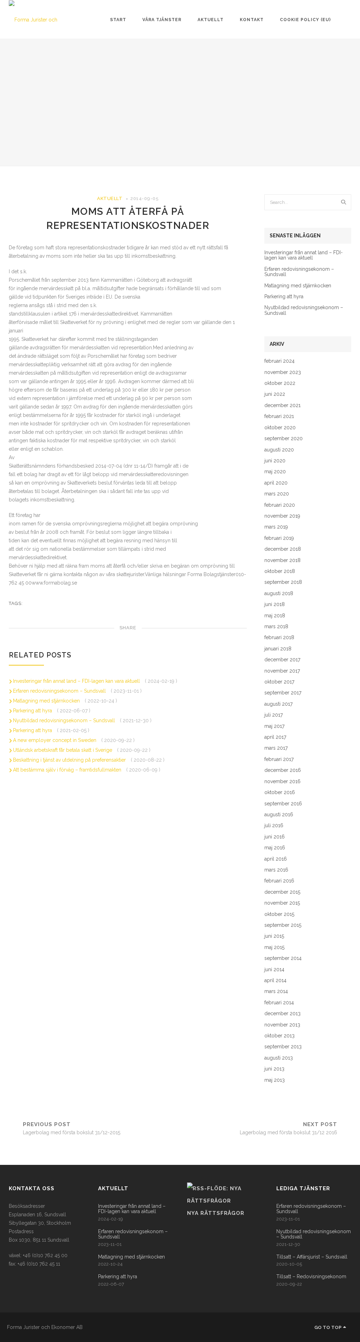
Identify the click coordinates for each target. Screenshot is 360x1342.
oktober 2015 (279, 914)
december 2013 (282, 1013)
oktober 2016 (279, 792)
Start (118, 20)
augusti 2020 (279, 449)
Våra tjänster (161, 20)
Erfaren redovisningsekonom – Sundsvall (60, 691)
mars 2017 (276, 748)
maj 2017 (274, 726)
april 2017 (275, 737)
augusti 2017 (278, 704)
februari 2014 (279, 1002)
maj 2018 (274, 615)
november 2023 (282, 372)
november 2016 (282, 781)
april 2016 (275, 859)
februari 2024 (279, 361)
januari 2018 (277, 648)
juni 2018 (274, 604)
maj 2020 (275, 471)
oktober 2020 (280, 427)
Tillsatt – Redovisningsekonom (311, 1276)
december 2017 (282, 659)
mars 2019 (276, 527)
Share (128, 627)
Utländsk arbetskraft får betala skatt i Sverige (63, 750)
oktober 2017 (279, 682)
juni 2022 (274, 394)
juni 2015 (274, 936)
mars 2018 (276, 626)
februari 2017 (279, 759)
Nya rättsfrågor (215, 1213)
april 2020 (276, 483)
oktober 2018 (279, 571)
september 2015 (282, 925)
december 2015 (282, 892)
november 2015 (282, 903)
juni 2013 (274, 1069)
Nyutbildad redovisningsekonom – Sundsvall (64, 720)
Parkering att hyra (33, 710)
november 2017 (282, 671)
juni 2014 (274, 969)
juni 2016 (274, 836)
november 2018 (282, 560)
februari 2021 (279, 416)
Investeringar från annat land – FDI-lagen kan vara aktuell (77, 681)
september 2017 (282, 692)
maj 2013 (274, 1080)
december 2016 (282, 770)
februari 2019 (279, 538)
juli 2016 (273, 825)
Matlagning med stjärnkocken (47, 701)
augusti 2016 (278, 814)
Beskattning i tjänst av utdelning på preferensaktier (70, 760)
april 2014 (275, 980)
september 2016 (283, 803)
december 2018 (282, 549)
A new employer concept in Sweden (55, 740)
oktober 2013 (279, 1035)
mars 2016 (276, 870)
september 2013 (283, 1046)
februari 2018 (279, 637)
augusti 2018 (278, 593)
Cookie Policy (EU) (305, 20)
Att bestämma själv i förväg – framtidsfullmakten (68, 770)
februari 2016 (279, 881)
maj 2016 (274, 847)
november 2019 (282, 516)
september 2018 (283, 582)
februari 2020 (279, 505)
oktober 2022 (279, 383)
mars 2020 (276, 494)
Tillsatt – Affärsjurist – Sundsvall (311, 1257)
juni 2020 (274, 460)
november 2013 (282, 1025)
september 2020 (283, 438)
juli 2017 (273, 715)
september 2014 (283, 958)
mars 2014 (276, 991)
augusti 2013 (278, 1058)
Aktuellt (211, 20)
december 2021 (282, 405)
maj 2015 (274, 947)
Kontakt (252, 20)
